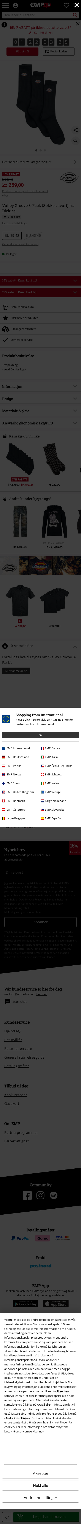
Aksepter (40, 1473)
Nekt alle (40, 1485)
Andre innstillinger (40, 1497)
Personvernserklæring (28, 1431)
